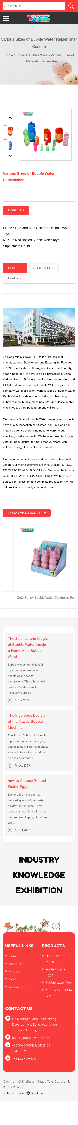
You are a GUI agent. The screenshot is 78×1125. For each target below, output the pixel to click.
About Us (15, 963)
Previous (10, 117)
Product (21, 55)
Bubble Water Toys (59, 982)
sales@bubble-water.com (30, 1037)
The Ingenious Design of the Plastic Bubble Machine (26, 722)
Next (10, 155)
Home (8, 55)
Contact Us (16, 210)
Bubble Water (38, 55)
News (13, 979)
